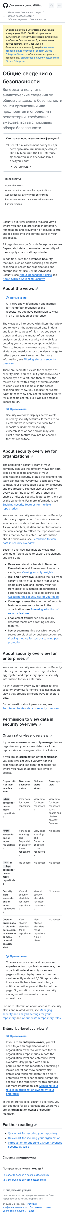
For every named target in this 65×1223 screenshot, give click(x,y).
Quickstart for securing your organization (34, 1138)
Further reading (18, 1124)
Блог (31, 1210)
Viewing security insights (37, 572)
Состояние (36, 1207)
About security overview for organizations (30, 454)
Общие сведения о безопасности (27, 19)
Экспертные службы (14, 1210)
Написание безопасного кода (24, 12)
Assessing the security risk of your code (33, 596)
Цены (48, 1207)
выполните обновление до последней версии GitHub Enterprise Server (30, 51)
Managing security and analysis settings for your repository (27, 1014)
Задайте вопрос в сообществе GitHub (27, 1174)
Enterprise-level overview (23, 1029)
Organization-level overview (25, 735)
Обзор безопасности (20, 15)
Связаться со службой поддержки (26, 1179)
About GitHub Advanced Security (24, 278)
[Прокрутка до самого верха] (57, 1215)
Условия (32, 1203)
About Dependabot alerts (36, 274)
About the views (18, 288)
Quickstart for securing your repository (33, 1133)
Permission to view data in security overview (31, 708)
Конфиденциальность (15, 1207)
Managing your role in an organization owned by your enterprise (32, 1089)
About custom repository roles (41, 1018)
